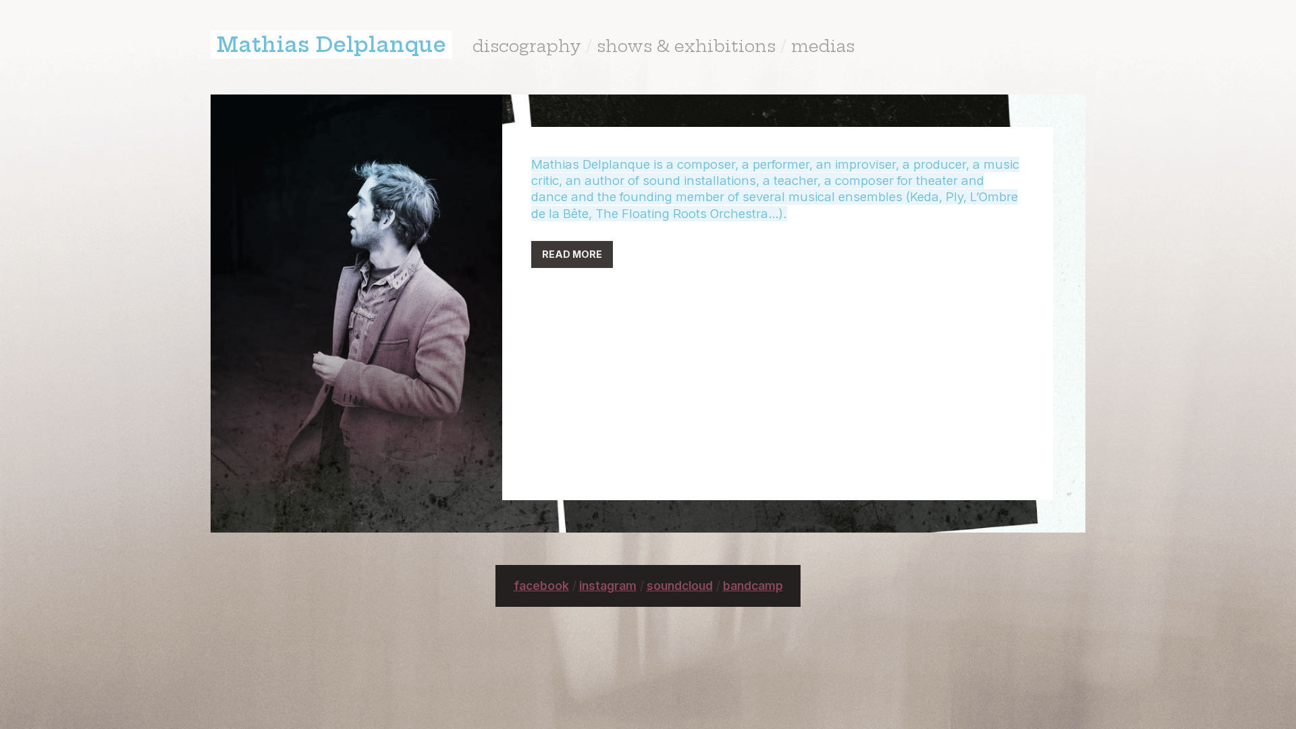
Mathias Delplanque (331, 44)
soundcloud (680, 585)
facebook (541, 585)
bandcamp (753, 585)
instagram (608, 585)
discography (527, 46)
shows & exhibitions (686, 46)
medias (823, 46)
